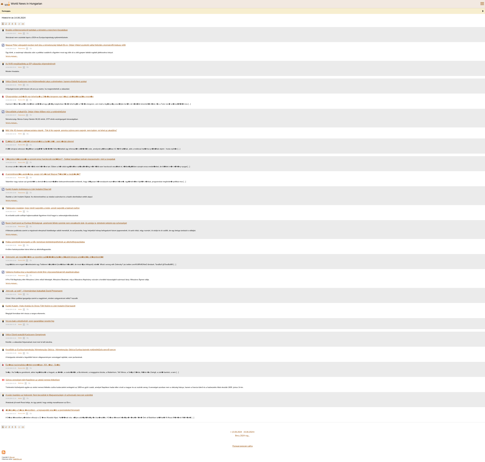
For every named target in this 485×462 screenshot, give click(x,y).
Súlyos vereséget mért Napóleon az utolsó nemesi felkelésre (33, 380)
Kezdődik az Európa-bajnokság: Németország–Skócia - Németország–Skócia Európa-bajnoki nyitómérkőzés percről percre (61, 350)
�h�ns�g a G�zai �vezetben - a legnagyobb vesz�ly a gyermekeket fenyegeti (43, 410)
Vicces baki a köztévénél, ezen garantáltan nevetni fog (30, 321)
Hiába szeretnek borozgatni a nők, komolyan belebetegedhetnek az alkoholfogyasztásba (45, 242)
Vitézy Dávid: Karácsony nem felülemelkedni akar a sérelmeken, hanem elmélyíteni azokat (46, 81)
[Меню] (482, 4)
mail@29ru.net (17, 459)
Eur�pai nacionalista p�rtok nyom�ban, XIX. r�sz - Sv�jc (33, 365)
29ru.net (12, 457)
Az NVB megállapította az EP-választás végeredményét (30, 64)
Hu (28, 33)
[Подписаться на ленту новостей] (3, 452)
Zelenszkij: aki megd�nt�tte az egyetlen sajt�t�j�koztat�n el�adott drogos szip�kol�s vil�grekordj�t (54, 257)
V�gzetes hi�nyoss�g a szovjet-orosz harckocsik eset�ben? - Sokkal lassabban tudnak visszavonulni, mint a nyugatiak (60, 159)
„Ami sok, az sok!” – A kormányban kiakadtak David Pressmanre (34, 291)
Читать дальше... (12, 56)
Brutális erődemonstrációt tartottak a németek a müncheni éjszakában (37, 30)
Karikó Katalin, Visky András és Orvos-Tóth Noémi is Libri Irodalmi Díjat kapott (40, 306)
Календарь (6, 11)
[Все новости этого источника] (24, 33)
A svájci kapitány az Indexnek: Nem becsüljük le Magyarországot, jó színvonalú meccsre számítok (49, 395)
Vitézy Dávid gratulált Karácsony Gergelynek (26, 335)
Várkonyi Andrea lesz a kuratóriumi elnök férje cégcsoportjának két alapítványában (42, 272)
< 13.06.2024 (236, 432)
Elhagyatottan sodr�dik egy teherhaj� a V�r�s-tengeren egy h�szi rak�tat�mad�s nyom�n (49, 96)
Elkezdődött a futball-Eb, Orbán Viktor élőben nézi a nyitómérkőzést (36, 112)
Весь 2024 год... (242, 436)
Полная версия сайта (242, 446)
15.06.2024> (249, 432)
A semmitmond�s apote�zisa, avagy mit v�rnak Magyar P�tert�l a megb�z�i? (43, 174)
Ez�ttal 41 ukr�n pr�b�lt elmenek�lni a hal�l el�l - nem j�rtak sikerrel (40, 141)
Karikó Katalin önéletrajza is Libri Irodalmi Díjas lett (28, 189)
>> (23, 24)
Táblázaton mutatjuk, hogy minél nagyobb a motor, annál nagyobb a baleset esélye (43, 208)
